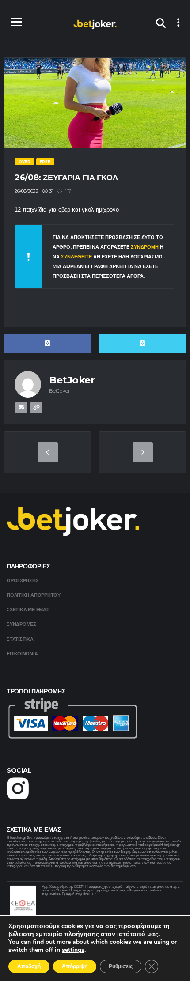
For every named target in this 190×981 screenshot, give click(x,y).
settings (73, 950)
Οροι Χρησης (23, 580)
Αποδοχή (29, 966)
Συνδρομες (21, 624)
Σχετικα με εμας (28, 609)
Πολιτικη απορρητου (34, 595)
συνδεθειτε (77, 257)
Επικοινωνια (22, 654)
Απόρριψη (74, 966)
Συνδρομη (145, 247)
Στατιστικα (20, 639)
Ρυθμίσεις (121, 966)
